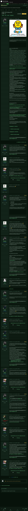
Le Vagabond (4, 161)
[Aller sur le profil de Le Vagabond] (4, 159)
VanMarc (5, 335)
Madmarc (19, 398)
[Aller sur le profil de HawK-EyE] (4, 19)
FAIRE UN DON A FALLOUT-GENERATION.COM (18, 323)
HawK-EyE (4, 22)
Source (10, 49)
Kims (4, 419)
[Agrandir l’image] (17, 20)
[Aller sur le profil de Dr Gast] (4, 169)
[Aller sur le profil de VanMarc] (4, 307)
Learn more (2, 1)
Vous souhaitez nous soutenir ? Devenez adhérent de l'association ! (11, 7)
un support (23, 89)
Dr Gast (5, 172)
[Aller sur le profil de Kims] (4, 416)
